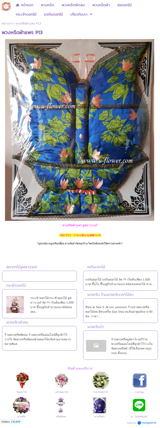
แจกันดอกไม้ (96, 267)
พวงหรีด (21, 416)
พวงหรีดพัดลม (17, 323)
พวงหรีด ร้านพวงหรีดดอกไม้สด (110, 295)
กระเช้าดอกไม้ (16, 286)
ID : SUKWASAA (139, 416)
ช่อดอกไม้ (22, 392)
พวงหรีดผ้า (95, 327)
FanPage (139, 392)
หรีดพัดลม (61, 416)
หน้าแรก (7, 23)
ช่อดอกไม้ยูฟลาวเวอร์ (21, 267)
